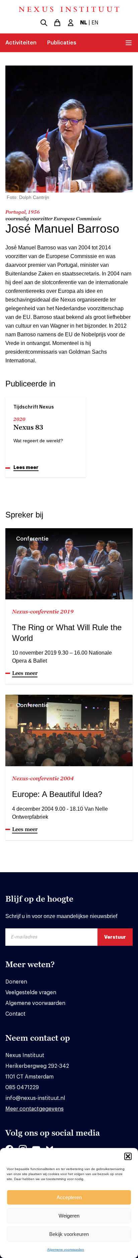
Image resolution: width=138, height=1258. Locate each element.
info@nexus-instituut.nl (35, 1098)
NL (83, 22)
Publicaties (61, 42)
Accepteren (69, 1197)
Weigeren (69, 1216)
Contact (15, 1014)
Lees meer (26, 467)
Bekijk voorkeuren (69, 1234)
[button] (128, 1156)
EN (94, 22)
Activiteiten (21, 42)
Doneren (16, 982)
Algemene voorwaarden (65, 1249)
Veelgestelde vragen (30, 992)
